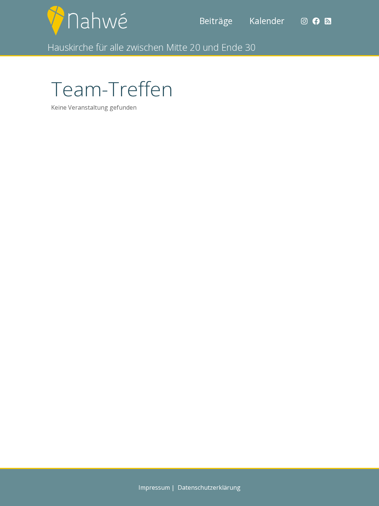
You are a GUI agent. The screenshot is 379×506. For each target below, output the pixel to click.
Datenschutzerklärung (208, 487)
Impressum (154, 487)
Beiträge (215, 21)
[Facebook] (316, 21)
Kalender (267, 21)
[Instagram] (304, 21)
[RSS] (328, 21)
